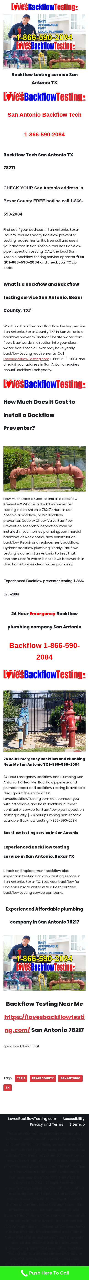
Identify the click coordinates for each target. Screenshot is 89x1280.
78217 (21, 1078)
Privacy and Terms (46, 1124)
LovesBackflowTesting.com (26, 358)
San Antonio (70, 1078)
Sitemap (77, 1124)
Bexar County (43, 1078)
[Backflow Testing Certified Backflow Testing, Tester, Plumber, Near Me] (44, 7)
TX (7, 1087)
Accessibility (74, 1118)
